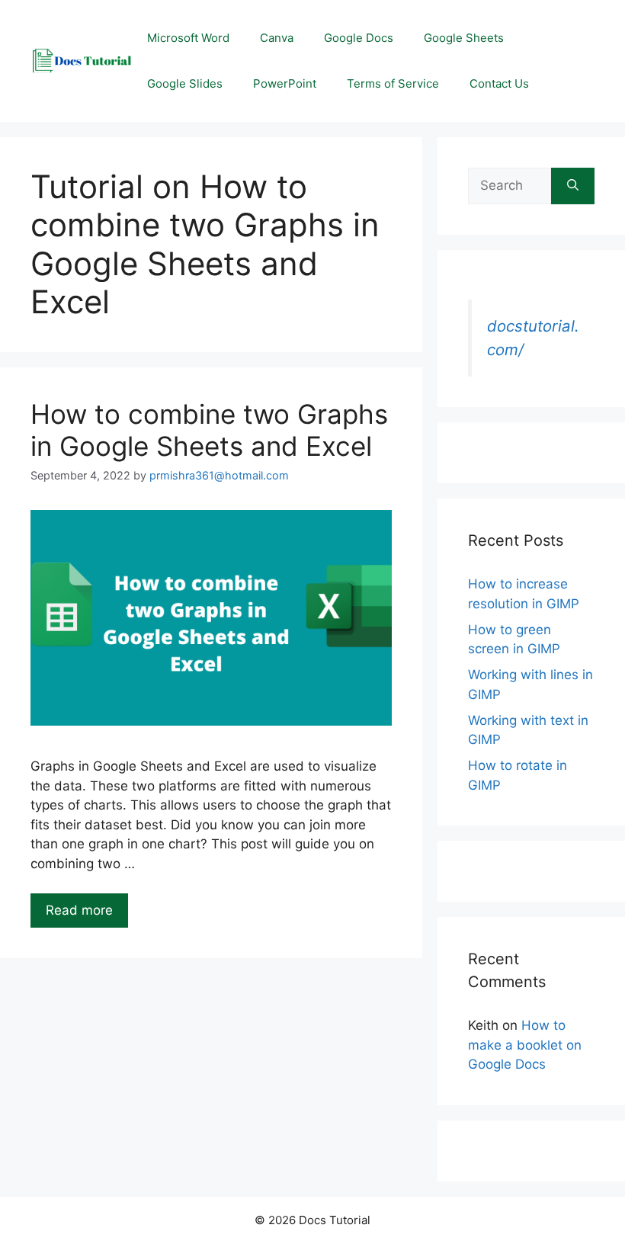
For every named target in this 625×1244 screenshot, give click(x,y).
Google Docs (358, 37)
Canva (276, 37)
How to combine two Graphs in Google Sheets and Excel (209, 430)
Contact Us (499, 83)
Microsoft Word (188, 37)
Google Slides (185, 83)
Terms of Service (393, 83)
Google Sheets (464, 37)
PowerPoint (284, 83)
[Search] (573, 186)
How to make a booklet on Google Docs (525, 1045)
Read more (79, 910)
